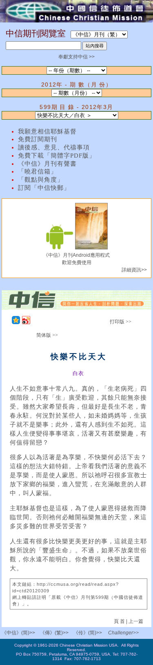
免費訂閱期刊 (37, 139)
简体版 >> (47, 335)
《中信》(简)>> (18, 633)
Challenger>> (123, 633)
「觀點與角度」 (41, 179)
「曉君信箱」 (37, 171)
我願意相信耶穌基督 (47, 131)
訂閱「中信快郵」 (44, 188)
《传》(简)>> (87, 633)
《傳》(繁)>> (54, 633)
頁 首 (120, 621)
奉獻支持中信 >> (76, 57)
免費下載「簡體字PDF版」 (56, 155)
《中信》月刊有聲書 (47, 163)
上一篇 (136, 621)
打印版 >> (120, 322)
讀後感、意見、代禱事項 (54, 147)
